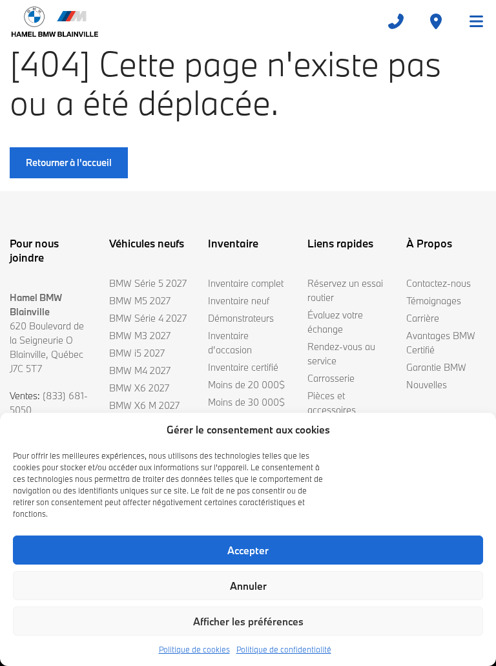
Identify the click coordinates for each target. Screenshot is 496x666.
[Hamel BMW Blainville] (54, 21)
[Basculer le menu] (471, 21)
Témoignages (433, 301)
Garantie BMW (436, 367)
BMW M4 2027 (139, 370)
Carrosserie (331, 378)
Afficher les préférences (248, 621)
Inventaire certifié (243, 367)
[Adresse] (436, 21)
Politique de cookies (194, 649)
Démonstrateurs (241, 318)
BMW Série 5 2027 (148, 283)
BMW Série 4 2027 (148, 318)
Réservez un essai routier (345, 290)
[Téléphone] (396, 21)
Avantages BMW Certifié (440, 342)
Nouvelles (426, 385)
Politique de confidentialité (283, 649)
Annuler (248, 585)
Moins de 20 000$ (246, 385)
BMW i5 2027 (137, 353)
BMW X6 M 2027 (144, 405)
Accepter (248, 550)
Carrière (422, 318)
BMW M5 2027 (139, 301)
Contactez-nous (438, 283)
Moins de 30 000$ (246, 402)
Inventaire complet (246, 283)
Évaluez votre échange (335, 322)
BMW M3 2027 (139, 335)
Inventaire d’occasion (230, 342)
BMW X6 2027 (139, 388)
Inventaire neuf (238, 301)
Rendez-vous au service (341, 353)
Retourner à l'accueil (69, 162)
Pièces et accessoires (331, 403)
